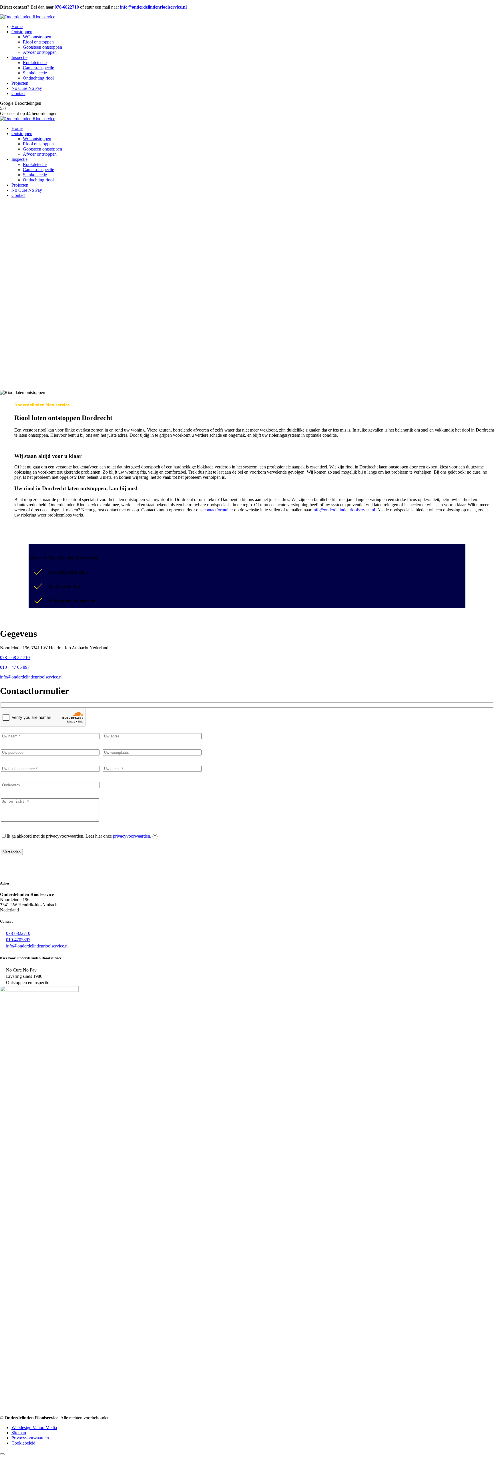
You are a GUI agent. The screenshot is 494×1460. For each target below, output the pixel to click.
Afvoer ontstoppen (40, 52)
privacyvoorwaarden (131, 836)
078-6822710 (18, 933)
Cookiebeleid (23, 1443)
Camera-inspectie (38, 67)
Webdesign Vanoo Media (34, 1427)
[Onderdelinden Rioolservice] (27, 16)
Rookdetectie (35, 62)
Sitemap (18, 1432)
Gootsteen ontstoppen (42, 47)
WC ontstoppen (37, 36)
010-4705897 (18, 939)
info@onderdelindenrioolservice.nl (343, 509)
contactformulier (218, 509)
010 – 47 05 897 (15, 667)
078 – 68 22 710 (15, 657)
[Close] (2, 1454)
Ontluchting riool (38, 78)
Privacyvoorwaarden (30, 1437)
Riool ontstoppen (38, 41)
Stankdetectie (35, 72)
